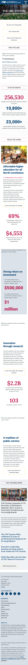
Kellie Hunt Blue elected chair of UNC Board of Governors (13, 558)
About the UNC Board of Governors (14, 39)
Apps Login (4, 617)
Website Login (4, 615)
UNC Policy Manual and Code (8, 603)
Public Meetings (5, 605)
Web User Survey (5, 609)
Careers (3, 611)
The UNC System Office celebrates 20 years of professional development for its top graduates (13, 537)
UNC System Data (14, 31)
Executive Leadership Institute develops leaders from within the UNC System (13, 549)
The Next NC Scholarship (14, 25)
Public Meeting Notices (9, 566)
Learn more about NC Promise (13, 205)
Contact (3, 587)
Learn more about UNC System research (14, 372)
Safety (2, 607)
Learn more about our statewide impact (14, 471)
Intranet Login (4, 613)
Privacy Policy (4, 601)
